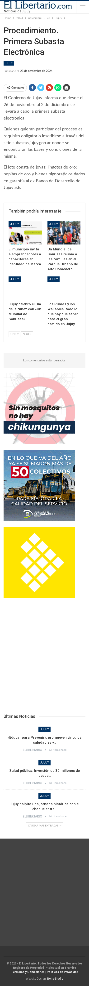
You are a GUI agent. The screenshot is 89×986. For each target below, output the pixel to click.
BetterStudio (55, 978)
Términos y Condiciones (28, 972)
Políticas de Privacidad (62, 972)
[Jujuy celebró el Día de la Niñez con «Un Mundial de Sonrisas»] (25, 288)
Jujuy (8, 63)
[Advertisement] (44, 657)
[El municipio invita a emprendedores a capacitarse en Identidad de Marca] (25, 232)
